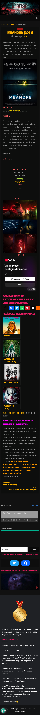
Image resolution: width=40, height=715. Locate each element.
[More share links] (38, 308)
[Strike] (11, 520)
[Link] (24, 520)
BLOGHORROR (9, 413)
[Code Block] (22, 520)
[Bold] (3, 520)
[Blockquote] (19, 520)
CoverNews (32, 709)
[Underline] (8, 520)
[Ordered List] (14, 520)
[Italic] (6, 520)
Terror (19, 29)
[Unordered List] (16, 520)
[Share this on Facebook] (11, 308)
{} (27, 520)
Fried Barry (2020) (10, 483)
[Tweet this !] (17, 308)
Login (36, 505)
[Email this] (33, 308)
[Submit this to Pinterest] (27, 308)
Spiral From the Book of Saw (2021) (23, 488)
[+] (30, 520)
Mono (26, 36)
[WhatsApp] (22, 308)
